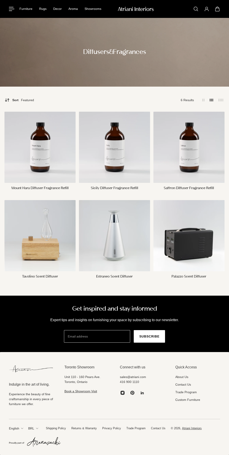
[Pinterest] (132, 393)
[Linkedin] (142, 393)
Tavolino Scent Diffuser (40, 276)
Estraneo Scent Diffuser (114, 276)
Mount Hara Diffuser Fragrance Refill (40, 188)
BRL (31, 428)
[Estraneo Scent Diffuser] (114, 235)
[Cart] (217, 9)
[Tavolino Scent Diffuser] (40, 235)
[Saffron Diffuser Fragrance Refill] (189, 147)
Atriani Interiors (192, 428)
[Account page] (206, 9)
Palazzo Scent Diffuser (189, 276)
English (14, 428)
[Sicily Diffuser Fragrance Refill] (114, 147)
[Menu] (11, 9)
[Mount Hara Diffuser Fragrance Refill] (40, 147)
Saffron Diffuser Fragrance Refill (189, 188)
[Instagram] (122, 393)
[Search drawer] (196, 9)
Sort (23, 100)
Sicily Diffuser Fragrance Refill (114, 188)
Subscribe (149, 336)
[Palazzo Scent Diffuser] (189, 235)
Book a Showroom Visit (80, 391)
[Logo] (136, 9)
